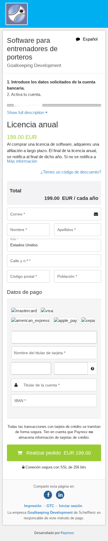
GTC (50, 506)
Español (90, 39)
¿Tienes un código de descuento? (70, 172)
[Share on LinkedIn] (60, 495)
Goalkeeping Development (50, 512)
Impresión (33, 506)
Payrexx (67, 533)
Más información (22, 161)
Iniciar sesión (70, 506)
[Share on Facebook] (48, 495)
